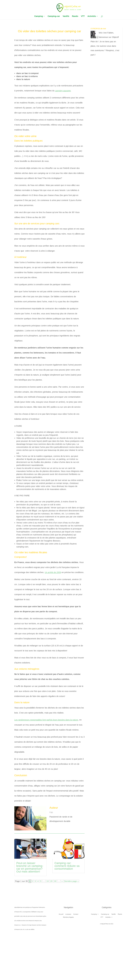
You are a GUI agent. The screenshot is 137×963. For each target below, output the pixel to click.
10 (47, 881)
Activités (91, 16)
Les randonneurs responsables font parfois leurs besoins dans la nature (46, 720)
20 (51, 881)
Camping (38, 16)
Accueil (61, 914)
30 (55, 881)
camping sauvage (63, 91)
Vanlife (66, 16)
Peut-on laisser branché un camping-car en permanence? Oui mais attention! (29, 867)
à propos (68, 914)
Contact (75, 914)
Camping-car (54, 16)
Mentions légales (68, 917)
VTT (83, 16)
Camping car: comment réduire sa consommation (67, 866)
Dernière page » (71, 881)
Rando (75, 16)
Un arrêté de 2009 (53, 572)
